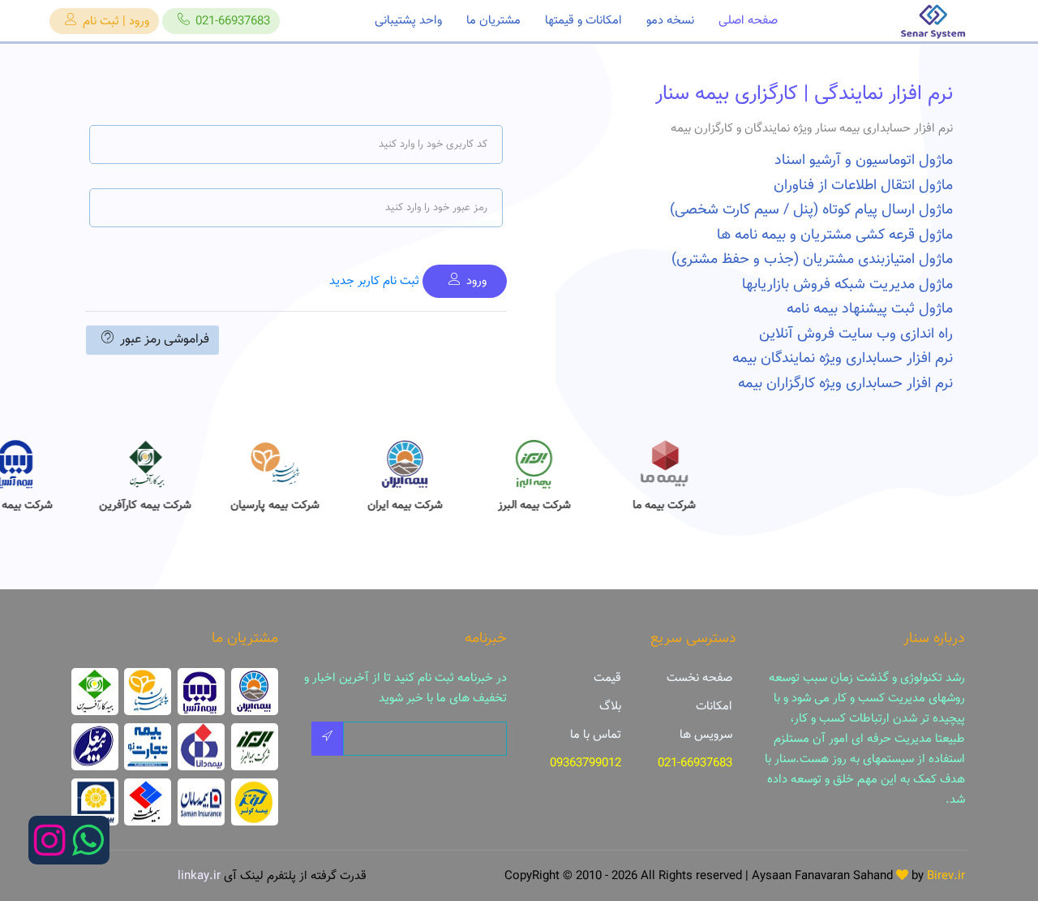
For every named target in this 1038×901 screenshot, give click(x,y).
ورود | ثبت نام (116, 21)
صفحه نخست (699, 678)
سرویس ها (706, 735)
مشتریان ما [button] (493, 20)
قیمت (607, 678)
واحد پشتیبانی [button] (408, 20)
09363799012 (585, 763)
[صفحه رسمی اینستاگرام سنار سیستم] (49, 850)
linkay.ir (199, 876)
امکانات (714, 706)
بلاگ (610, 706)
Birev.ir (946, 876)
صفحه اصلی (748, 20)
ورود (476, 281)
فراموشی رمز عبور (164, 340)
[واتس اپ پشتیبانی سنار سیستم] (88, 850)
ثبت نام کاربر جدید (374, 281)
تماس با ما (595, 735)
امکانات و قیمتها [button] (583, 20)
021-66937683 (232, 21)
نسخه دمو (670, 20)
